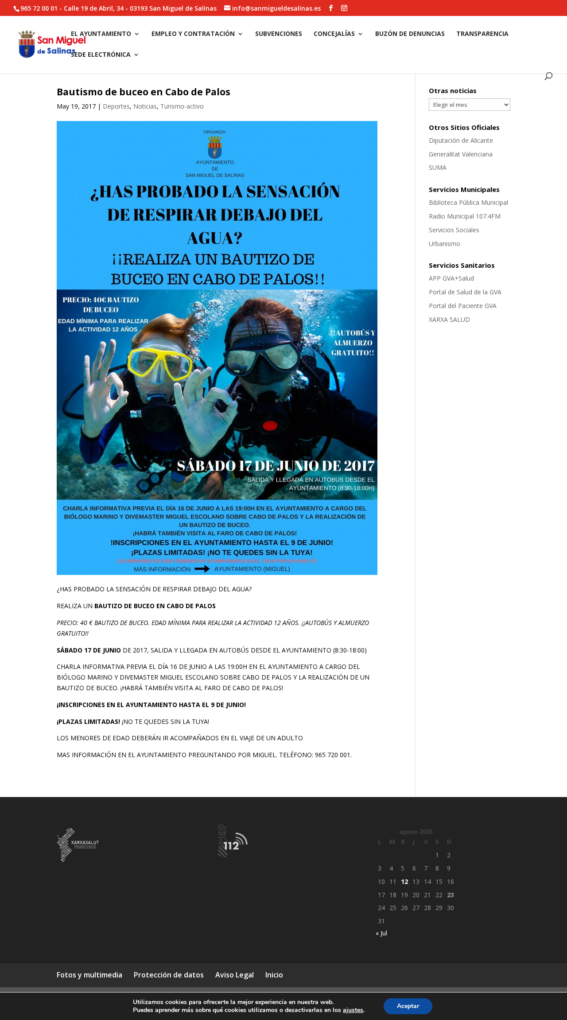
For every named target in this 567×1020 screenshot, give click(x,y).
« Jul (381, 933)
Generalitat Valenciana (461, 154)
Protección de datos (169, 975)
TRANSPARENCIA (482, 34)
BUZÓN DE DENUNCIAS (410, 34)
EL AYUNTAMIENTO (101, 34)
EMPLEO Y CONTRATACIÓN (193, 34)
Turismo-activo (182, 106)
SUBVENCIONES (278, 34)
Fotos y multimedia (89, 975)
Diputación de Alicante (461, 140)
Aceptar (408, 1006)
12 (404, 881)
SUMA (438, 167)
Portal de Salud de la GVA (465, 292)
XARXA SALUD (449, 319)
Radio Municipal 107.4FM (465, 216)
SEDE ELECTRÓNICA (101, 55)
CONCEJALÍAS (334, 34)
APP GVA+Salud (451, 278)
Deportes (116, 106)
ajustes (353, 1010)
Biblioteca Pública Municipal (468, 202)
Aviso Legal (234, 975)
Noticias (145, 106)
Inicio (274, 975)
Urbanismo (444, 243)
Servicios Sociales (454, 230)
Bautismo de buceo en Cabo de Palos (143, 92)
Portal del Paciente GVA (463, 305)
